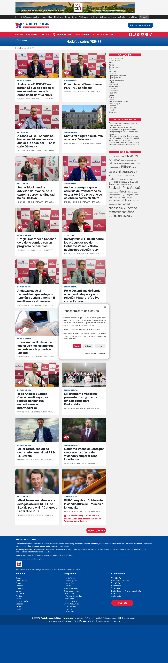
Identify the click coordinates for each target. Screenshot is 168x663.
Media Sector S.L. (99, 354)
